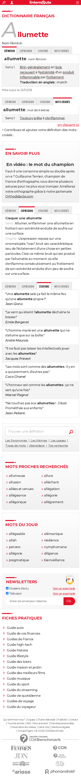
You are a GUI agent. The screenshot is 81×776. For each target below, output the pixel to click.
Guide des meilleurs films (26, 673)
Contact (73, 719)
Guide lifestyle (18, 656)
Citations (43, 51)
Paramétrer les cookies (23, 727)
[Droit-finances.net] (59, 755)
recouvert (27, 72)
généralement (39, 67)
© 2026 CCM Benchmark (49, 731)
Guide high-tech (19, 645)
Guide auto (15, 628)
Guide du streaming (22, 690)
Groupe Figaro (25, 731)
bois (58, 67)
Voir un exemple (64, 588)
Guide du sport (18, 684)
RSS (29, 723)
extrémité (46, 72)
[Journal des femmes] (21, 748)
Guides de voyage (20, 701)
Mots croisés (61, 51)
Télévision (15, 593)
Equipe (31, 719)
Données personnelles (62, 723)
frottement (55, 77)
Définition (10, 102)
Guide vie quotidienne (24, 696)
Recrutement (40, 723)
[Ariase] (21, 771)
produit (68, 72)
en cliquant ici (68, 125)
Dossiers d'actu (18, 588)
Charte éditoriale (46, 719)
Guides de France (20, 639)
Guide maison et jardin (24, 667)
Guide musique (18, 678)
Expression (26, 51)
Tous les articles (15, 723)
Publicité (62, 719)
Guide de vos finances (23, 633)
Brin (23, 67)
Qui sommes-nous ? (14, 719)
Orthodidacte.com (19, 196)
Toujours (26, 118)
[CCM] (59, 748)
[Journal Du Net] (21, 755)
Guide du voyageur (21, 707)
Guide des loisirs (19, 662)
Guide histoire (17, 650)
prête (38, 118)
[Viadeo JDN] (59, 763)
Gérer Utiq (43, 727)
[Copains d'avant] (21, 763)
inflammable (30, 77)
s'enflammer (55, 118)
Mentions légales (61, 727)
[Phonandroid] (59, 771)
